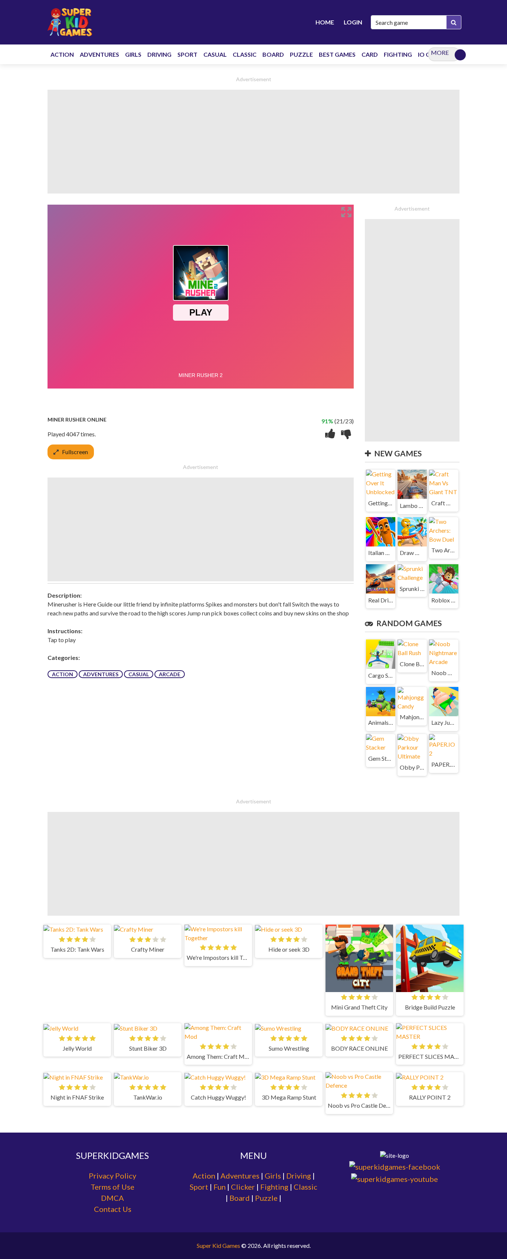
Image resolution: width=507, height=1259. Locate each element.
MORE (440, 52)
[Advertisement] (253, 142)
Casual (138, 674)
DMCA (112, 1197)
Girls (273, 1175)
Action (62, 674)
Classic (305, 1186)
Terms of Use (112, 1186)
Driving (298, 1175)
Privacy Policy (112, 1175)
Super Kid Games (218, 1245)
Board (239, 1197)
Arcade (169, 674)
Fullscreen (75, 451)
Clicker (243, 1186)
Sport (199, 1186)
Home (324, 22)
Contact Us (112, 1209)
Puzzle (266, 1197)
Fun (219, 1186)
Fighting (274, 1186)
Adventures (100, 674)
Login (353, 22)
